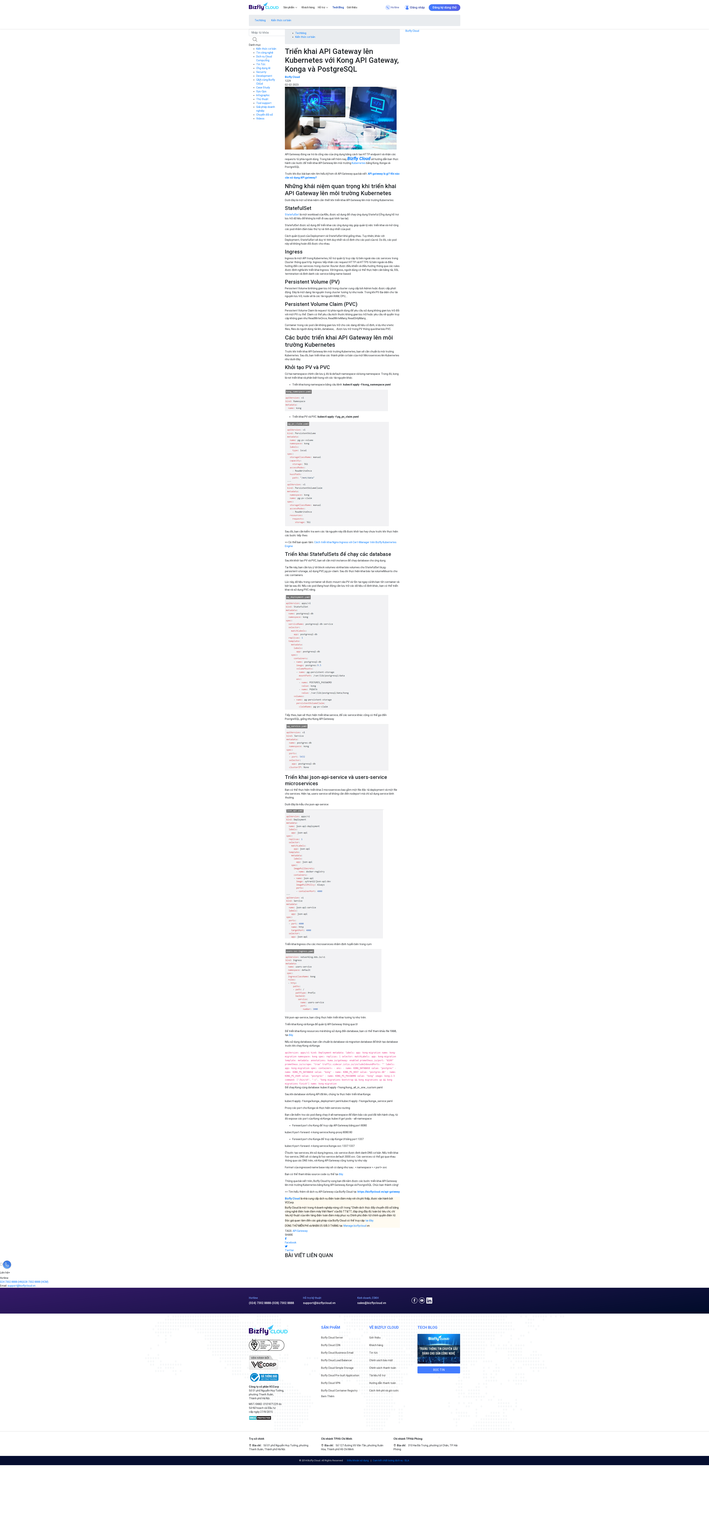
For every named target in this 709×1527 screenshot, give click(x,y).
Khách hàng (376, 1345)
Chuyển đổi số (264, 114)
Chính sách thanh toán (382, 1367)
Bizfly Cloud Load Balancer (336, 1360)
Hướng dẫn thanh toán (382, 1383)
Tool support (263, 103)
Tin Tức (261, 64)
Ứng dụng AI (263, 68)
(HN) (11, 1281)
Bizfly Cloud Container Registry (339, 1390)
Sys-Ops (261, 91)
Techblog (260, 20)
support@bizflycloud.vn (319, 1303)
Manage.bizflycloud (354, 1225)
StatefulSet (292, 214)
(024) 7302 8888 (260, 1303)
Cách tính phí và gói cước (384, 1390)
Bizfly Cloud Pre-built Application (340, 1375)
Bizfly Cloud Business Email (337, 1352)
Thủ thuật (262, 99)
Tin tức (373, 1352)
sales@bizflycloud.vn (371, 1303)
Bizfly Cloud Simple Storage (337, 1367)
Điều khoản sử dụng (358, 1460)
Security (261, 72)
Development (264, 75)
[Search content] (255, 39)
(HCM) (35, 1281)
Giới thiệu (375, 1337)
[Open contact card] (7, 1264)
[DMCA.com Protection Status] (260, 1417)
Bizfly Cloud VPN (330, 1383)
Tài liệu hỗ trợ (377, 1375)
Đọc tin (439, 1370)
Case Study (263, 87)
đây (291, 1035)
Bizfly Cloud (412, 30)
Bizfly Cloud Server (332, 1337)
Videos (260, 118)
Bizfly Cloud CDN (330, 1345)
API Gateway (300, 1230)
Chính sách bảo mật (381, 1360)
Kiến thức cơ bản (281, 20)
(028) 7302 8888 (283, 1303)
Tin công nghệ (264, 52)
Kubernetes (359, 163)
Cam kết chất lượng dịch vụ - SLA (391, 1460)
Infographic (263, 95)
